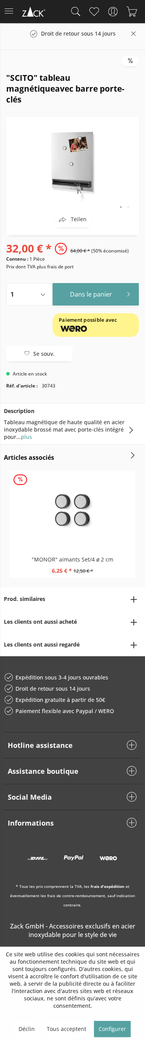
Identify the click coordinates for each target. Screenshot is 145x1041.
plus (26, 436)
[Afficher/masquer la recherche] (74, 11)
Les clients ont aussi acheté (40, 621)
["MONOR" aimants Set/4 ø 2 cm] (72, 509)
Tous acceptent (66, 1028)
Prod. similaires (24, 598)
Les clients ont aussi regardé (42, 644)
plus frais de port (55, 266)
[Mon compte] (112, 11)
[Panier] (131, 11)
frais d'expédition (107, 886)
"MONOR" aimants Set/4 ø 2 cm (72, 559)
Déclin (27, 1028)
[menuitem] (11, 11)
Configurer (112, 1028)
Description (19, 411)
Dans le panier (91, 294)
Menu (11, 11)
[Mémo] (93, 11)
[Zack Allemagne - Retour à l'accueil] (32, 13)
